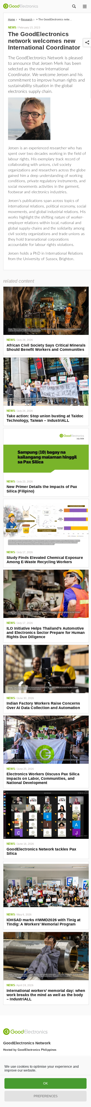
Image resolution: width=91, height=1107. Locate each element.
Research (26, 19)
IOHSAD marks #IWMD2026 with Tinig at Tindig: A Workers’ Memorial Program (43, 922)
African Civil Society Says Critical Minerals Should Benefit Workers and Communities (46, 347)
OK (45, 1083)
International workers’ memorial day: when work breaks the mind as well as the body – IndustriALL (46, 995)
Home (11, 19)
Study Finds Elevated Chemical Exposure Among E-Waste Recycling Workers (45, 560)
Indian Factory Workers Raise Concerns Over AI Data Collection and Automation (43, 705)
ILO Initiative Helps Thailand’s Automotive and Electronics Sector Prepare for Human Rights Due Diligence (46, 632)
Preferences (46, 1096)
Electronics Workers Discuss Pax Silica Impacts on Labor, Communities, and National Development (43, 778)
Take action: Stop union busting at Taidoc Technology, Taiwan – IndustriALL (45, 418)
